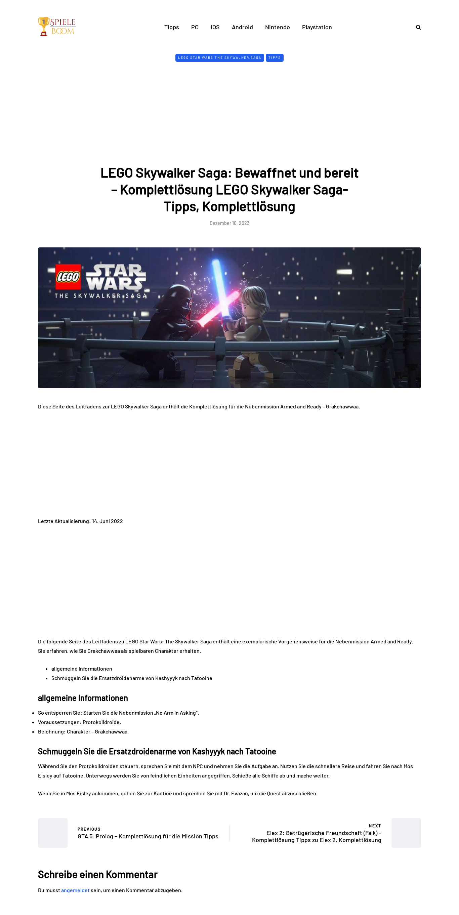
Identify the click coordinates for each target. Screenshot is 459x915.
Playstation (317, 27)
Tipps (171, 27)
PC (195, 27)
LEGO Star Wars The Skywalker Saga (219, 57)
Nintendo (277, 27)
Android (242, 27)
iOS (215, 27)
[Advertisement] (229, 113)
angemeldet (75, 890)
